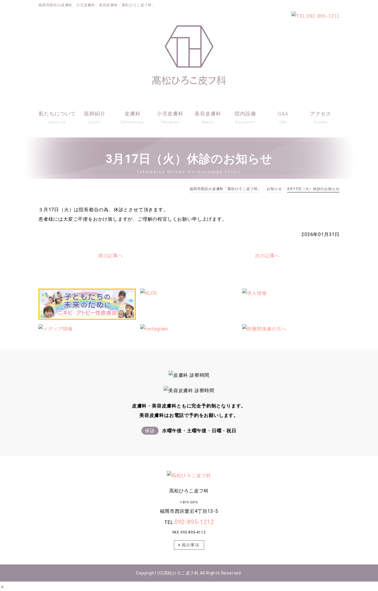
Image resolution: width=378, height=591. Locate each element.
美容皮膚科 (208, 117)
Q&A (283, 117)
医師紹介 (94, 117)
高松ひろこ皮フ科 (181, 573)
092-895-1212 (194, 521)
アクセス (320, 117)
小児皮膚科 (170, 117)
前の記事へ (110, 255)
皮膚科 (132, 117)
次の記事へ (267, 255)
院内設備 (245, 117)
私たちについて (57, 117)
